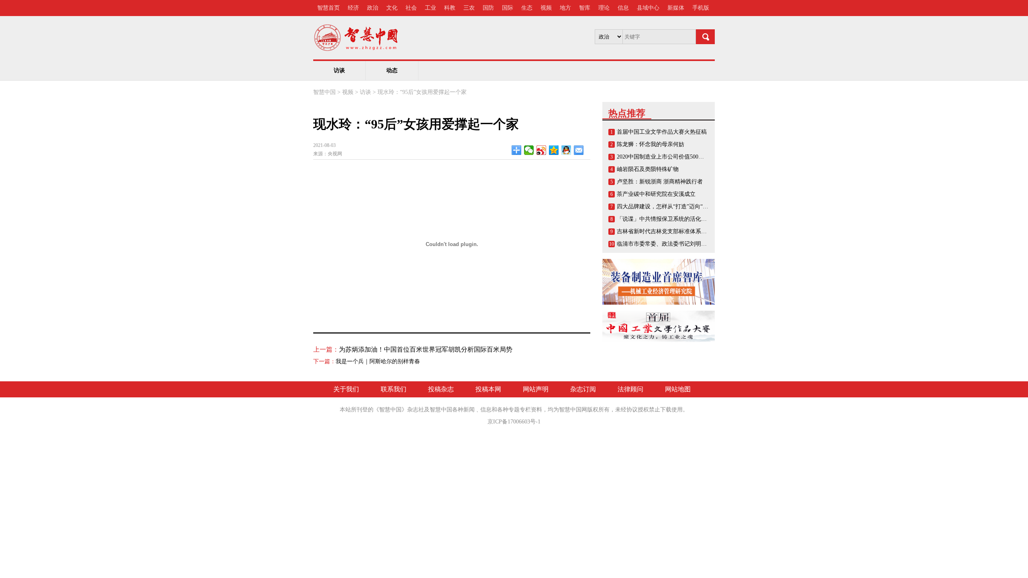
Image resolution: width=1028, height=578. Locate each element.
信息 (623, 8)
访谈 (339, 70)
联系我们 (393, 389)
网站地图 (678, 389)
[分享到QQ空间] (554, 150)
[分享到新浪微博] (541, 150)
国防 (488, 8)
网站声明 (536, 389)
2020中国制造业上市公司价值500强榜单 (666, 157)
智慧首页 (328, 8)
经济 (353, 8)
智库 (584, 8)
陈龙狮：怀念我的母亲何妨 (650, 144)
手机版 (700, 8)
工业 (430, 8)
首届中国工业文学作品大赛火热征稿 (662, 132)
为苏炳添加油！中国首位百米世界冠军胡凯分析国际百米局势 (425, 349)
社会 (411, 8)
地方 (565, 8)
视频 (546, 8)
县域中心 (648, 8)
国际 (507, 8)
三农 (469, 8)
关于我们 (346, 389)
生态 (526, 8)
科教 (449, 8)
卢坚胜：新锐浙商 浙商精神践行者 (660, 182)
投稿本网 (488, 389)
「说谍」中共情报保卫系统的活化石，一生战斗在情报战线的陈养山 (701, 219)
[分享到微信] (529, 150)
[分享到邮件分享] (579, 150)
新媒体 (675, 8)
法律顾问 (630, 389)
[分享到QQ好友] (566, 150)
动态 (392, 70)
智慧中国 (324, 92)
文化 (392, 8)
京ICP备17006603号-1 (514, 422)
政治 (372, 8)
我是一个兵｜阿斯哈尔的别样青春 (378, 361)
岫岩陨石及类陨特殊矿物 (648, 169)
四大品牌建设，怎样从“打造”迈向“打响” (666, 207)
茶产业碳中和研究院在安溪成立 (656, 194)
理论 (604, 8)
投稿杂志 (441, 389)
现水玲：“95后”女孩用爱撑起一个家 (422, 92)
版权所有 (598, 410)
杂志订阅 (583, 389)
